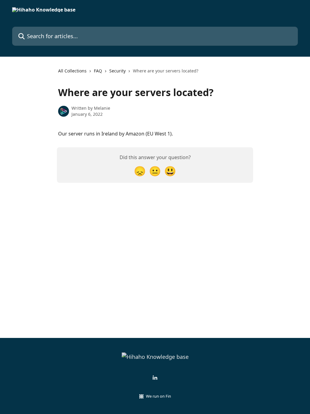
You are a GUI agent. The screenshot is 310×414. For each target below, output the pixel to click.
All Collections (72, 71)
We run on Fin (158, 396)
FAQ (98, 71)
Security (117, 71)
